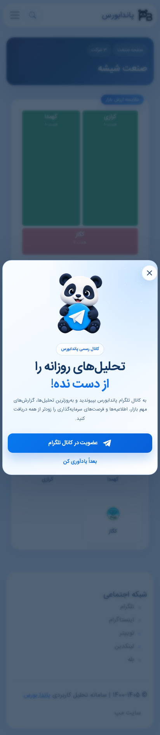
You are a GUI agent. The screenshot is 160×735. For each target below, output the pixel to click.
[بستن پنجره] (149, 273)
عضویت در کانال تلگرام (72, 443)
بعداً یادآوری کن (80, 461)
